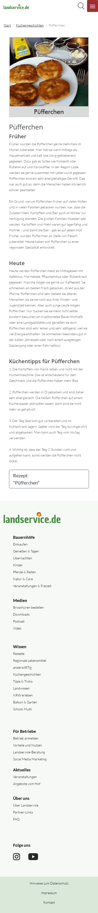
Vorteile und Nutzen (27, 745)
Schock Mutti (22, 709)
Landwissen (21, 688)
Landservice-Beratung (29, 752)
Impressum (49, 893)
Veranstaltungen (25, 777)
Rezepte (18, 653)
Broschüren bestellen (28, 607)
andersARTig (22, 667)
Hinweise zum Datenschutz (49, 883)
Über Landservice (25, 805)
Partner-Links (23, 812)
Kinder (18, 565)
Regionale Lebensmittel (29, 660)
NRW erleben (23, 695)
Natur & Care (23, 579)
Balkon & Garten (25, 702)
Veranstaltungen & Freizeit (32, 586)
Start (7, 25)
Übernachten (22, 558)
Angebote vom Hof (26, 784)
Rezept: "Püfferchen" (26, 479)
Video (17, 628)
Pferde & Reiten (24, 572)
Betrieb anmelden (26, 738)
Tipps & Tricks (23, 681)
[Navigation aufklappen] (92, 6)
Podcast (18, 621)
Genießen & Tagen (26, 551)
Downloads (21, 614)
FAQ (16, 819)
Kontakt (49, 902)
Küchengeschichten (30, 25)
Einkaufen (20, 544)
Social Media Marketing (30, 759)
